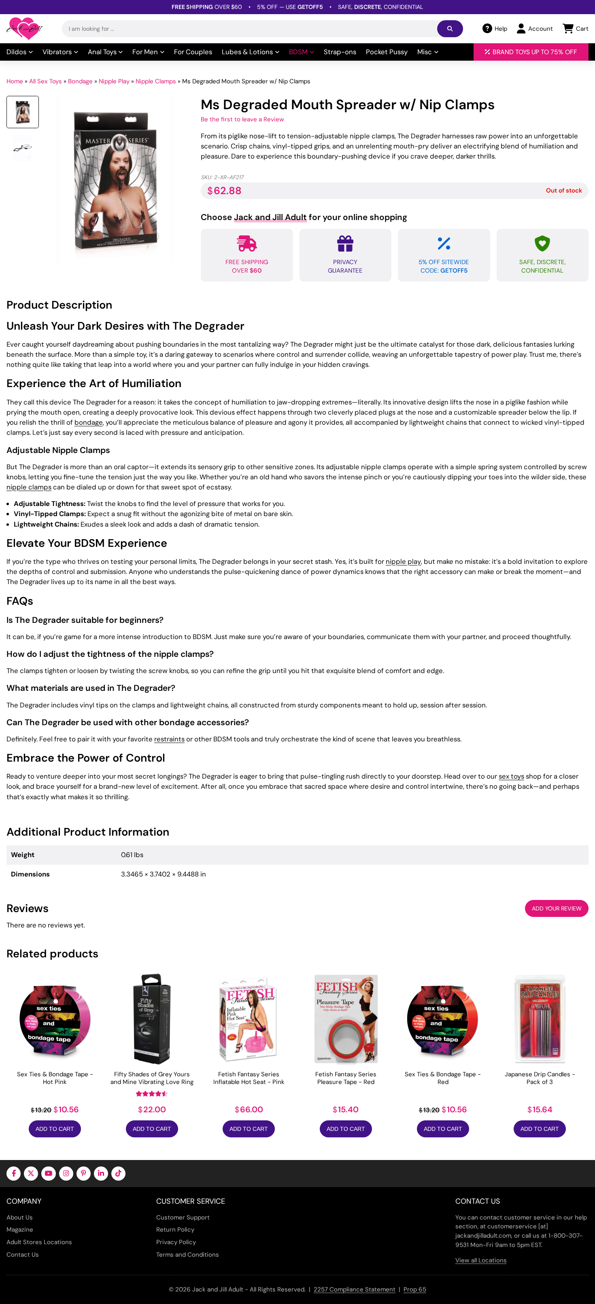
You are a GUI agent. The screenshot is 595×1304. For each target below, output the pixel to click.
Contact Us (22, 1255)
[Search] (450, 28)
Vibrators (57, 51)
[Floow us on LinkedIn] (101, 1173)
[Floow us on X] (31, 1173)
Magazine (19, 1230)
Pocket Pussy (387, 51)
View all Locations (481, 1260)
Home (14, 81)
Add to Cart (55, 1129)
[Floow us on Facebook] (13, 1173)
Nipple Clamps (156, 81)
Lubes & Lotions (247, 51)
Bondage (80, 81)
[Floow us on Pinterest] (83, 1173)
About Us (19, 1217)
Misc (424, 51)
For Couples (193, 51)
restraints (169, 739)
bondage (88, 422)
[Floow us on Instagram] (66, 1173)
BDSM (298, 51)
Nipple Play (114, 81)
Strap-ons (340, 51)
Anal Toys (102, 51)
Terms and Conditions (187, 1255)
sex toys (511, 776)
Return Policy (175, 1230)
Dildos (16, 51)
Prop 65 (415, 1289)
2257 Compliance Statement (354, 1289)
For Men (145, 51)
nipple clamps (28, 487)
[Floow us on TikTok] (118, 1173)
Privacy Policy (176, 1242)
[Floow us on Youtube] (48, 1173)
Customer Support (183, 1217)
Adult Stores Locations (39, 1242)
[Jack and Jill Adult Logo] (24, 28)
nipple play (403, 561)
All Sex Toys (45, 81)
